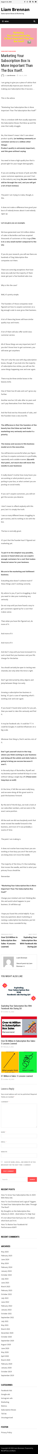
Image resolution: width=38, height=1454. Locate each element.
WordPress (5, 1451)
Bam (14, 1451)
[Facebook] (25, 1)
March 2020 (5, 1360)
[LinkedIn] (30, 1)
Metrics (4, 1406)
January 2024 (6, 1271)
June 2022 (5, 1302)
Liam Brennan (15, 9)
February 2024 (6, 1267)
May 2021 (5, 1325)
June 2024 (5, 1259)
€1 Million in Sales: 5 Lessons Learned (17, 1076)
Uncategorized (7, 1417)
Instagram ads (7, 1398)
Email (3, 1142)
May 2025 (5, 1252)
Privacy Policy (6, 1432)
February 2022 (6, 1306)
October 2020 (6, 1337)
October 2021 (6, 1313)
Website (4, 1152)
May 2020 (5, 1352)
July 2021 (4, 1321)
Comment (5, 1102)
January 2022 (6, 1309)
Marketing (5, 1402)
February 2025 (6, 1255)
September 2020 (7, 1340)
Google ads (5, 1394)
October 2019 (6, 1371)
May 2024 (5, 1263)
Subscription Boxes (8, 51)
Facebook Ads (6, 1390)
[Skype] (33, 1)
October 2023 (6, 1275)
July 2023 (4, 1279)
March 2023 (5, 1286)
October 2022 (6, 1294)
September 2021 (7, 1317)
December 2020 (7, 1333)
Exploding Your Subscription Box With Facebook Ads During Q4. (16, 1007)
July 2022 (4, 1298)
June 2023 (5, 1282)
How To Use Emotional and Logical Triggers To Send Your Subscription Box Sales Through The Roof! (19, 1204)
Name (3, 1132)
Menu (7, 21)
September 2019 (7, 1375)
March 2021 (5, 1329)
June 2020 (5, 1348)
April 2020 (5, 1356)
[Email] (35, 1)
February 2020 (6, 1364)
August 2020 (6, 1344)
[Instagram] (27, 1)
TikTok (4, 1413)
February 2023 (6, 1290)
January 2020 (6, 1367)
